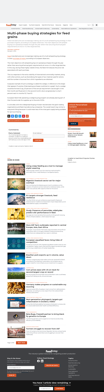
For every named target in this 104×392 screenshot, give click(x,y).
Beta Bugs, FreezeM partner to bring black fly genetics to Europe (45, 315)
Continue (59, 388)
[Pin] (23, 116)
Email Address (37, 133)
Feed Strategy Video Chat (34, 297)
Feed (9, 56)
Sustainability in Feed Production (36, 178)
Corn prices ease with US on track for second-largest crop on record (42, 271)
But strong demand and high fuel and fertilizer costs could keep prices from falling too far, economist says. (46, 275)
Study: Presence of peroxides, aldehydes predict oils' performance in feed (44, 211)
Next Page (21, 342)
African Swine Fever (32, 223)
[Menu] (96, 25)
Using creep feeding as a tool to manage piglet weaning (78, 144)
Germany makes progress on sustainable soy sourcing (46, 285)
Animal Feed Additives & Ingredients (37, 208)
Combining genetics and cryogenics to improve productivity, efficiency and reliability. (44, 319)
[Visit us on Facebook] (38, 361)
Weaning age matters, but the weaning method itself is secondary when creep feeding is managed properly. (43, 171)
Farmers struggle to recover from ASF (43, 329)
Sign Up (73, 123)
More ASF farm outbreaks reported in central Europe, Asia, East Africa (46, 226)
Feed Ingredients (31, 312)
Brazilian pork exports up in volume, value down (45, 256)
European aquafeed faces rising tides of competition (44, 241)
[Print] (8, 116)
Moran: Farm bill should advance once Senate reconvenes (75, 135)
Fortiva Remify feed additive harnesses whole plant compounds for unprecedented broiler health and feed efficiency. (45, 305)
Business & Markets (32, 253)
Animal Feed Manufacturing (34, 193)
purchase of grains (19, 58)
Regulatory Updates (74, 131)
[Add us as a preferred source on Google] (27, 116)
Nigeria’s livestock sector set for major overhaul (43, 182)
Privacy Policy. (88, 121)
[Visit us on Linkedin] (42, 361)
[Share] (12, 116)
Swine (69, 141)
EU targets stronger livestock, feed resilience (41, 196)
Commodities (30, 267)
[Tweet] (19, 116)
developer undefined (13, 49)
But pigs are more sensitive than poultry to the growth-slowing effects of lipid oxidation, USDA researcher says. (45, 215)
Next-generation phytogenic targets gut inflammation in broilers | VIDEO (44, 300)
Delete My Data (52, 365)
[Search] (92, 25)
